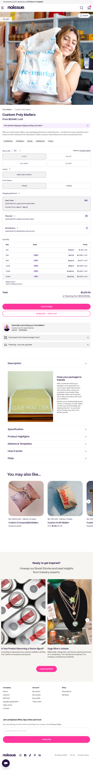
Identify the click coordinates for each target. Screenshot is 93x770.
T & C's (72, 755)
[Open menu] (3, 8)
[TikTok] (30, 755)
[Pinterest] (35, 755)
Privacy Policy (55, 724)
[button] (46, 58)
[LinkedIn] (40, 755)
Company (7, 688)
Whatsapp (23, 330)
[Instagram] (20, 755)
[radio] (24, 157)
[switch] (14, 150)
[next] (88, 501)
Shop (64, 688)
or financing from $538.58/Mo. (76, 296)
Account (35, 688)
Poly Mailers (7, 109)
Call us (14, 330)
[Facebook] (25, 755)
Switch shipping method (14, 284)
